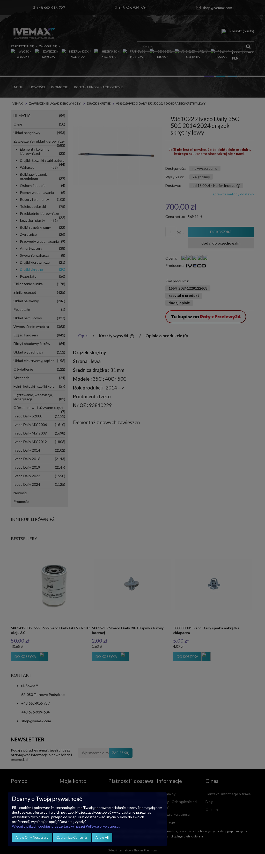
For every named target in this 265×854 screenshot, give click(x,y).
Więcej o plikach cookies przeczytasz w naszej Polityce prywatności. (66, 826)
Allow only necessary (32, 837)
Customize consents (71, 837)
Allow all (102, 837)
